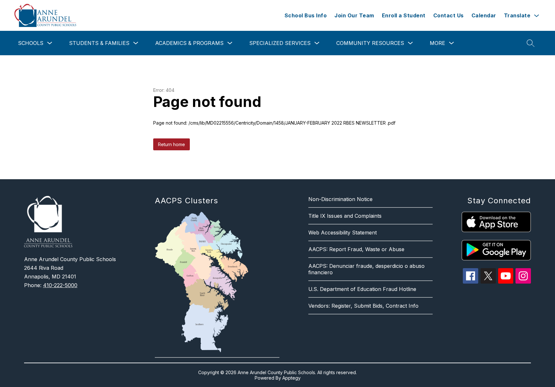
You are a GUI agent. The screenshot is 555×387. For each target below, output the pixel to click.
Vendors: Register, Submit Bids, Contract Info (363, 306)
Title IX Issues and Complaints (345, 216)
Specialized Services (280, 43)
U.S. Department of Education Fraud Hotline (362, 289)
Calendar (483, 15)
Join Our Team (354, 15)
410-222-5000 (60, 285)
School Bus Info (306, 15)
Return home (171, 144)
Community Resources (370, 43)
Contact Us (448, 15)
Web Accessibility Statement (342, 232)
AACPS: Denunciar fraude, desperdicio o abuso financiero (366, 269)
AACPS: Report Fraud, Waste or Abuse (356, 249)
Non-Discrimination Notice (340, 199)
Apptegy (291, 378)
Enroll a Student (404, 15)
